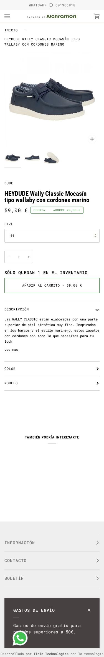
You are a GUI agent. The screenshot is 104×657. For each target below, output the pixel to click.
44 (12, 235)
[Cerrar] (91, 607)
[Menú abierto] (12, 16)
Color (10, 368)
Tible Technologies (51, 653)
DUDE (8, 183)
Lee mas (11, 349)
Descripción (16, 309)
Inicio (11, 30)
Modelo (11, 383)
